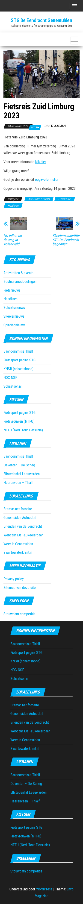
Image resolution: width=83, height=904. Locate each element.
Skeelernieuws (13, 316)
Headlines (13, 205)
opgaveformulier (47, 179)
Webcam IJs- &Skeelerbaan (23, 535)
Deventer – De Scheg (19, 465)
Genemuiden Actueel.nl (19, 517)
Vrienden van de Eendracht (22, 526)
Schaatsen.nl (12, 386)
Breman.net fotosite (17, 509)
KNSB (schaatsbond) (18, 369)
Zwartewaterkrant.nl (17, 552)
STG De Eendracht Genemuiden (41, 20)
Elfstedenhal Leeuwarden (21, 474)
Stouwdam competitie (19, 614)
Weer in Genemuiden (18, 544)
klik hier (40, 162)
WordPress (44, 889)
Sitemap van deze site (19, 587)
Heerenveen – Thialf (18, 482)
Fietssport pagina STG (19, 360)
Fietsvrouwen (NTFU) (18, 421)
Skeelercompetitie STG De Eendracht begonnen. (66, 240)
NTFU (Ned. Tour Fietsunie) (23, 430)
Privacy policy (13, 579)
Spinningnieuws (14, 325)
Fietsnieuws (64, 199)
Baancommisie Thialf (18, 351)
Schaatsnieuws (14, 307)
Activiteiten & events (39, 199)
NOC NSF (10, 377)
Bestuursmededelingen (19, 281)
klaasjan (58, 126)
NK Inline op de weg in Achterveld (12, 240)
